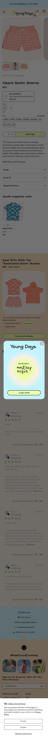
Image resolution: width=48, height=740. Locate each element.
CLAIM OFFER (24, 393)
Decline (23, 727)
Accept (23, 721)
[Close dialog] (42, 343)
